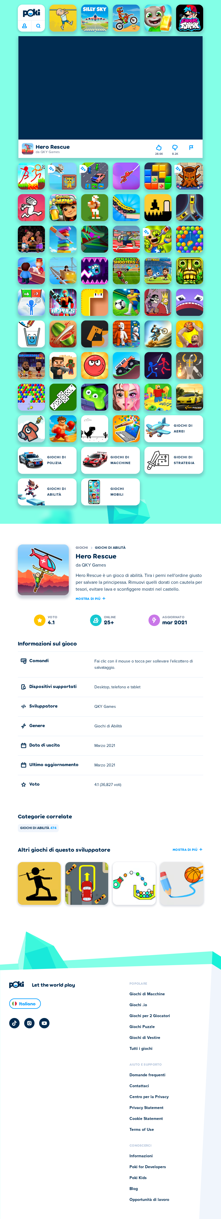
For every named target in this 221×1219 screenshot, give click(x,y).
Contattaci (139, 1086)
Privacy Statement (146, 1108)
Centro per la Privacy (149, 1097)
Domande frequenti (147, 1075)
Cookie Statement (146, 1119)
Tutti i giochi (141, 1049)
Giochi (82, 548)
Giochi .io (138, 1005)
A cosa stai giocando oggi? (38, 26)
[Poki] (31, 13)
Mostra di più (88, 598)
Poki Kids (138, 1178)
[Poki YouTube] (44, 1023)
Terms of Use (141, 1130)
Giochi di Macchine (147, 994)
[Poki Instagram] (29, 1023)
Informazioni (141, 1156)
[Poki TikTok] (14, 1023)
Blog (133, 1189)
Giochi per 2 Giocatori (149, 1016)
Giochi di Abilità (110, 548)
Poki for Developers (147, 1167)
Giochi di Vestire (144, 1038)
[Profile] (24, 26)
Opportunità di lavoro (149, 1200)
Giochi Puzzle (142, 1027)
